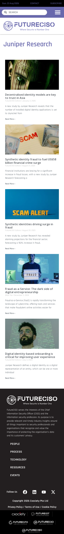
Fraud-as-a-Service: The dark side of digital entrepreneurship (29, 290)
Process (16, 452)
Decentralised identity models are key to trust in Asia (30, 96)
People (15, 444)
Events (15, 475)
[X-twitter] (53, 492)
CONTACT (34, 3)
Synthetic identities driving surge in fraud (29, 225)
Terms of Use (32, 507)
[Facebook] (25, 492)
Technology (18, 459)
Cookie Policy (49, 507)
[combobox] (24, 12)
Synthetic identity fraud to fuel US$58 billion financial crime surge (30, 160)
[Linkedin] (34, 492)
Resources (17, 467)
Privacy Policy (15, 507)
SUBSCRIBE (56, 3)
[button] (57, 12)
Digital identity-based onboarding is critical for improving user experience (30, 355)
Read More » (10, 119)
